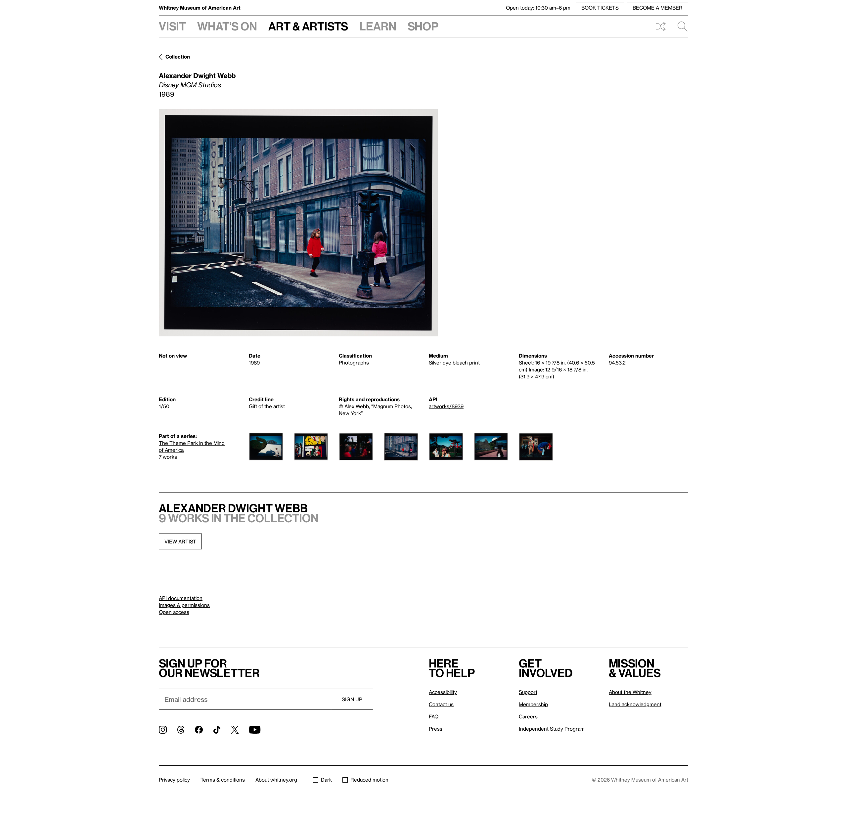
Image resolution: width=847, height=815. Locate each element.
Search (680, 26)
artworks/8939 (446, 406)
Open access (174, 612)
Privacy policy (174, 780)
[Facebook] (199, 729)
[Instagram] (163, 729)
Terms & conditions (223, 780)
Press (435, 729)
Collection (177, 57)
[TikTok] (217, 729)
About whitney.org (276, 780)
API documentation (180, 598)
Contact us (441, 704)
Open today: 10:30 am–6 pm (538, 8)
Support (528, 692)
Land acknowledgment (635, 704)
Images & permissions (184, 605)
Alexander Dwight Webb (197, 75)
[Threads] (181, 729)
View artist (180, 541)
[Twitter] (235, 729)
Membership (533, 704)
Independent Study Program (552, 729)
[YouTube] (255, 729)
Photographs (354, 362)
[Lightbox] (298, 222)
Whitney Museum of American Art (200, 8)
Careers (528, 716)
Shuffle (661, 26)
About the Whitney (630, 692)
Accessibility (443, 692)
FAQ (433, 716)
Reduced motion (369, 780)
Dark (326, 780)
